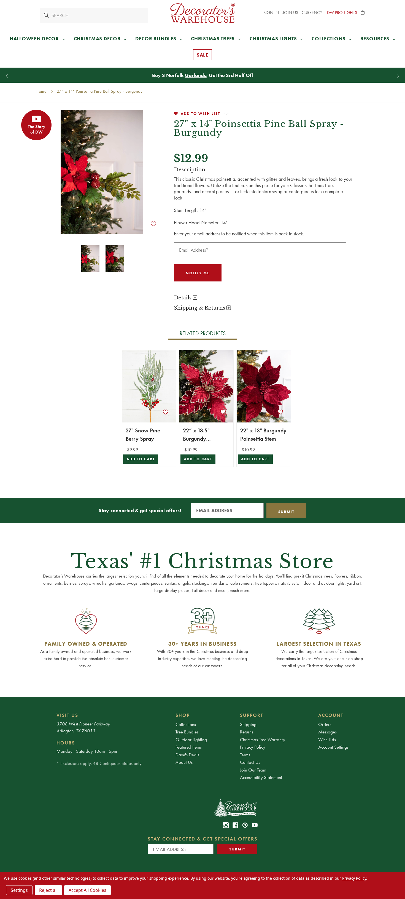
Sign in (271, 12)
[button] (363, 12)
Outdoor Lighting (191, 739)
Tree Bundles (186, 732)
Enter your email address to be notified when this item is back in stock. (239, 233)
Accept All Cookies (87, 890)
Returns (246, 732)
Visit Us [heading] (67, 715)
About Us (184, 762)
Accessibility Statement (261, 777)
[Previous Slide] (7, 76)
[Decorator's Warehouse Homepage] (235, 807)
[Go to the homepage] (202, 13)
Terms (245, 755)
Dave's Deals (187, 755)
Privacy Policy (252, 747)
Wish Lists (327, 739)
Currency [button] (312, 12)
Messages (327, 732)
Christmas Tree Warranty (262, 739)
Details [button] (183, 298)
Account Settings (333, 747)
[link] (226, 825)
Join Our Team (253, 770)
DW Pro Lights (342, 12)
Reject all (48, 890)
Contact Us (250, 762)
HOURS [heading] (65, 743)
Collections (185, 724)
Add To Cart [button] (140, 459)
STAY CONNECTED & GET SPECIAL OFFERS (203, 839)
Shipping (248, 724)
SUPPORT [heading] (251, 715)
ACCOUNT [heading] (331, 715)
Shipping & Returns (200, 308)
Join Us (290, 12)
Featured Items (188, 747)
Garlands (195, 75)
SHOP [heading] (182, 715)
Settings (19, 890)
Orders (324, 724)
